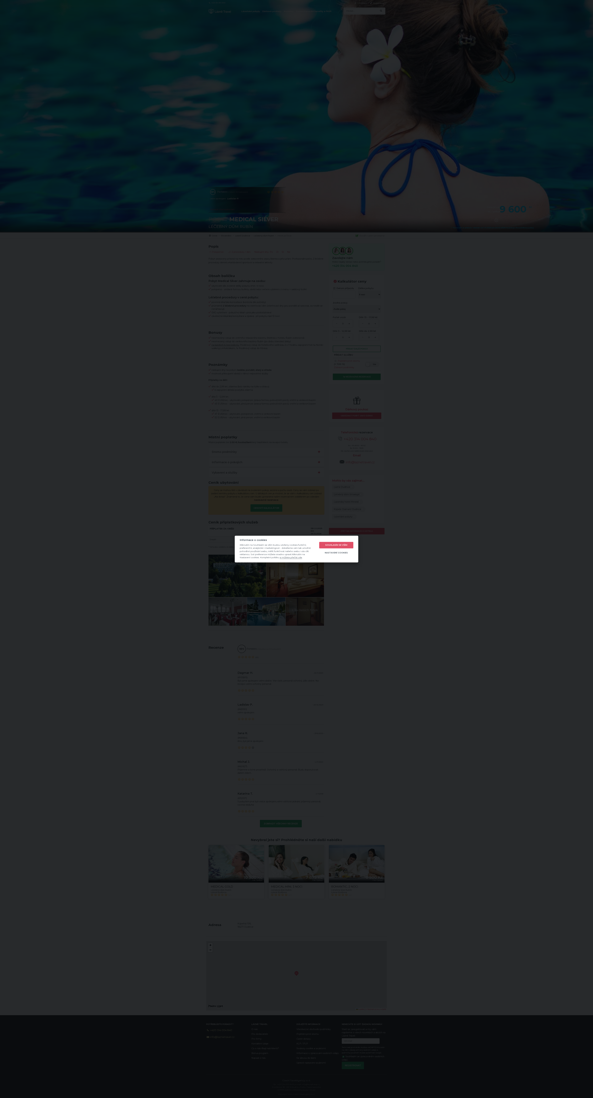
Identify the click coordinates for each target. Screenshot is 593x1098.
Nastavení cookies (336, 553)
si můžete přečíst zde (291, 557)
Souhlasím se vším (336, 545)
